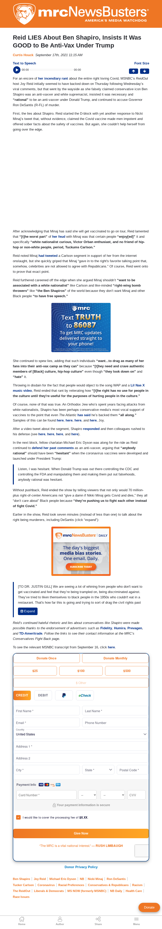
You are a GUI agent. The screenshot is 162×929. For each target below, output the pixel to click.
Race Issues (21, 896)
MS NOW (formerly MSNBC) (86, 891)
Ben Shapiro (21, 879)
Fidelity (106, 628)
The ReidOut (21, 891)
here (60, 420)
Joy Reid (40, 879)
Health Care (134, 891)
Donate (149, 907)
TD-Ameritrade (30, 633)
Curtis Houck (23, 55)
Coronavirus (46, 885)
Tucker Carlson (23, 885)
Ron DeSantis (116, 879)
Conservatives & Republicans (108, 885)
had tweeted (48, 256)
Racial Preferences (71, 885)
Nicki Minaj (95, 879)
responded (91, 429)
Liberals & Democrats (49, 891)
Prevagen (134, 628)
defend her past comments (53, 448)
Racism (137, 885)
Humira (119, 628)
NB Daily (116, 891)
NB (82, 879)
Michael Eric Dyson (62, 879)
